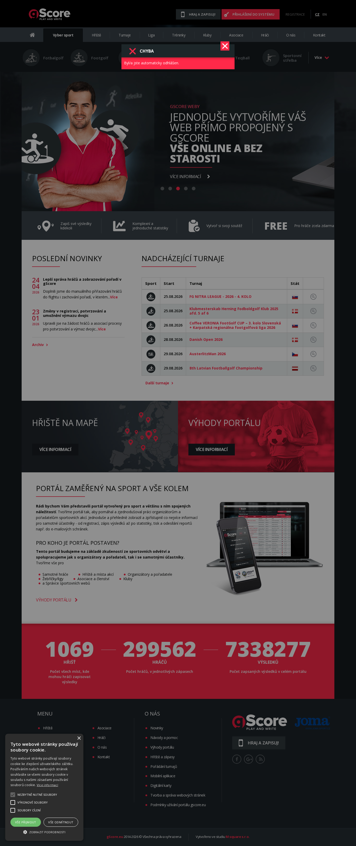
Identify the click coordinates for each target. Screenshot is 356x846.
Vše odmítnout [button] (60, 822)
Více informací (47, 785)
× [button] (79, 738)
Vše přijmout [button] (25, 822)
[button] (44, 831)
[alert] (44, 787)
